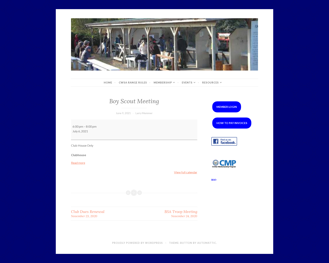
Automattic (206, 242)
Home (108, 82)
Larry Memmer (144, 113)
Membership (163, 82)
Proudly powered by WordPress (137, 242)
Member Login (226, 106)
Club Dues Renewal (88, 213)
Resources (210, 82)
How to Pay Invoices (231, 123)
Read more (78, 162)
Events (187, 82)
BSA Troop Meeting (180, 213)
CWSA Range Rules (133, 82)
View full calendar (185, 172)
